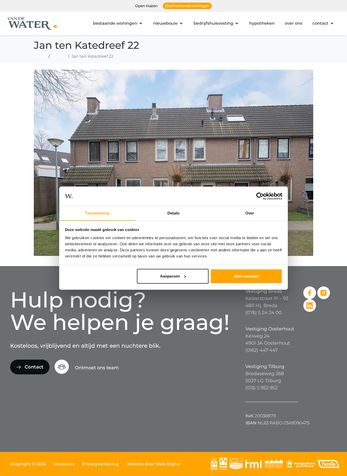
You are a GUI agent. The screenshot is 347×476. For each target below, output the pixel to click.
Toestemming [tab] (97, 213)
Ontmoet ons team (97, 368)
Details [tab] (173, 213)
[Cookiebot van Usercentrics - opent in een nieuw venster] (260, 196)
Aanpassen (170, 276)
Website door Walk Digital (153, 464)
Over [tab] (249, 213)
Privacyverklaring (100, 464)
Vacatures (64, 464)
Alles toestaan (246, 276)
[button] (118, 23)
